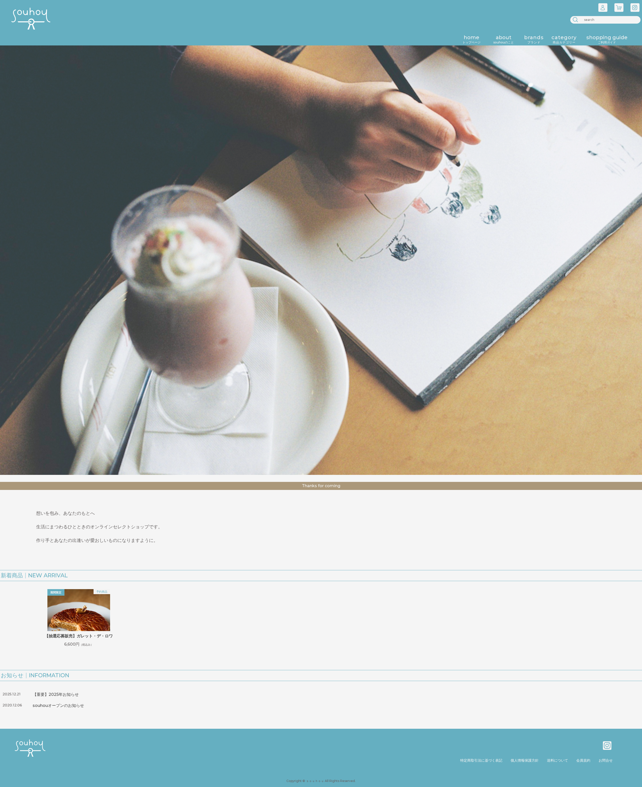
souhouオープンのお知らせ (58, 705)
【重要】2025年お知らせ (56, 694)
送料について (557, 760)
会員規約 (583, 760)
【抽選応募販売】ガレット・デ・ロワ (79, 636)
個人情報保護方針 (525, 760)
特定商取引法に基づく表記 (481, 760)
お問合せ (606, 760)
